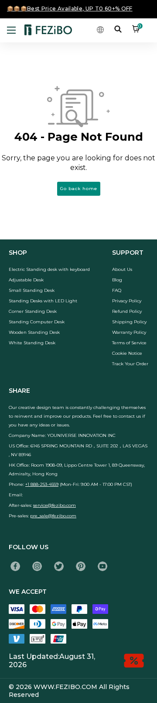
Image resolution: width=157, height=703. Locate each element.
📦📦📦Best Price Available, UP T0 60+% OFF (70, 8)
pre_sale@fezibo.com (53, 516)
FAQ (116, 290)
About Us (122, 269)
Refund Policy (127, 311)
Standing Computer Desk (37, 322)
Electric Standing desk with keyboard (49, 269)
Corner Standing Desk (33, 311)
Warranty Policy (129, 332)
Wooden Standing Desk (34, 332)
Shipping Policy (129, 322)
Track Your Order (130, 364)
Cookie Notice (127, 353)
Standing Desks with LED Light (43, 301)
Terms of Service (129, 343)
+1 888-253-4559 (41, 484)
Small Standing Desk (32, 290)
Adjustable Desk (26, 280)
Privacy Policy (126, 301)
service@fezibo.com (54, 505)
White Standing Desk (32, 343)
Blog (117, 280)
